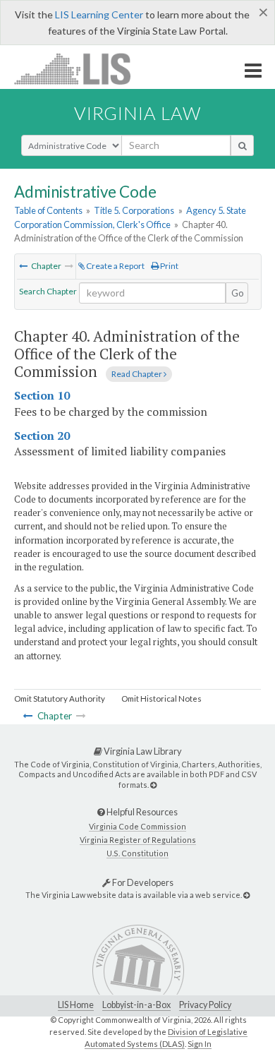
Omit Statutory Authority (59, 698)
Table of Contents (48, 210)
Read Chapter (137, 373)
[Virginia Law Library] (153, 784)
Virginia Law (137, 113)
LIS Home (76, 1005)
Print (168, 265)
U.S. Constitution (137, 853)
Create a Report (115, 265)
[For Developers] (246, 894)
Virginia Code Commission (137, 826)
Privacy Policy (205, 1005)
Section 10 (42, 395)
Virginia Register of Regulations (138, 839)
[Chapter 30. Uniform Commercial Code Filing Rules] (23, 265)
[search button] (242, 145)
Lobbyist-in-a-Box (136, 1005)
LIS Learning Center (99, 14)
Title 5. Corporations (134, 210)
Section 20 (42, 435)
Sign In (200, 1043)
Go (237, 293)
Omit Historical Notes (161, 698)
